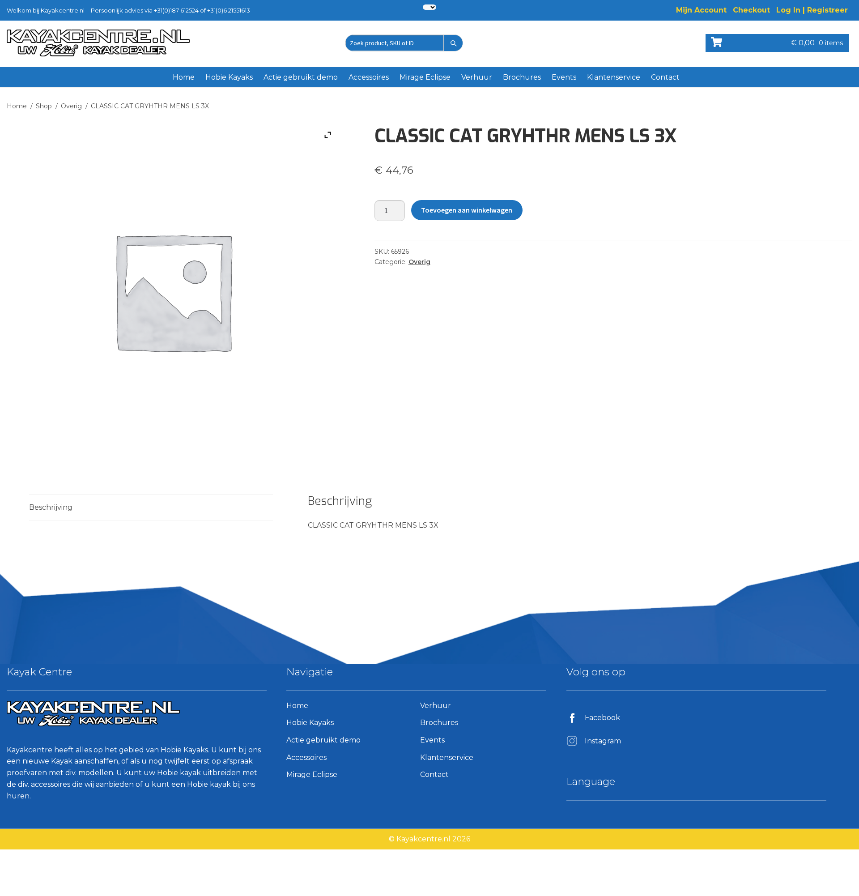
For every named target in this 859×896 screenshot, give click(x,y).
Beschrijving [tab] (50, 507)
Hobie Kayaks (229, 77)
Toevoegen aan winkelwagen (466, 209)
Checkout (751, 10)
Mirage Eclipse (425, 77)
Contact (665, 77)
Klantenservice (613, 77)
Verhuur (476, 77)
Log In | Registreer (812, 10)
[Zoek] (453, 43)
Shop (44, 106)
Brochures (522, 77)
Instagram (603, 741)
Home (184, 77)
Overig (71, 106)
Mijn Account (701, 10)
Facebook (602, 717)
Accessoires (369, 77)
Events (564, 77)
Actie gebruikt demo (301, 77)
